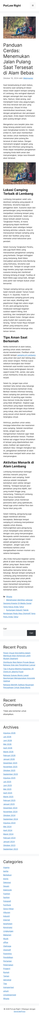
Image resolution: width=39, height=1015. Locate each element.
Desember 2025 (10, 763)
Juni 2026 (7, 740)
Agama (6, 867)
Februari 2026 (9, 755)
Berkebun (7, 875)
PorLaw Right (12, 5)
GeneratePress (19, 1011)
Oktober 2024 (9, 815)
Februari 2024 (9, 838)
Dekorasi (7, 882)
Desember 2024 (10, 808)
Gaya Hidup (8, 909)
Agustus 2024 (9, 823)
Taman (6, 976)
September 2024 (10, 819)
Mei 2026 (7, 744)
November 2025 (10, 767)
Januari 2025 (9, 804)
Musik (5, 939)
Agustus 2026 (9, 733)
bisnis (5, 879)
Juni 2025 (7, 785)
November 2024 (10, 812)
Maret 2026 (8, 752)
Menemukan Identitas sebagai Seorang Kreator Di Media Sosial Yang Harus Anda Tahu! (17, 603)
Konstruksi (7, 927)
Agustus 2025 (9, 778)
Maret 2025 (8, 797)
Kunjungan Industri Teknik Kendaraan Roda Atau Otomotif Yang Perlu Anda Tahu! (19, 613)
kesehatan (7, 924)
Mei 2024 (7, 827)
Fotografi (7, 901)
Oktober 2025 (9, 770)
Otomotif (7, 950)
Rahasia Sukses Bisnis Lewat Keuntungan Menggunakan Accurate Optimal (19, 678)
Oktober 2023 (9, 845)
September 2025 (10, 774)
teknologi (7, 980)
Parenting (7, 954)
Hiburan (6, 912)
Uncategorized (9, 995)
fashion (6, 897)
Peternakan (8, 965)
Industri (6, 916)
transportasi (8, 987)
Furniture (7, 905)
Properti (6, 969)
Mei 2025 (7, 789)
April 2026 (7, 748)
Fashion (6, 894)
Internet (6, 920)
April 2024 (7, 830)
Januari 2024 (9, 842)
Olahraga (7, 946)
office (5, 942)
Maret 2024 (8, 834)
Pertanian (7, 961)
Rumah (6, 972)
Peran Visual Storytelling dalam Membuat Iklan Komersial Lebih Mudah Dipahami (17, 656)
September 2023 (10, 849)
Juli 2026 (7, 737)
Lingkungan (8, 931)
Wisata (9, 597)
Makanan (7, 935)
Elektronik (7, 890)
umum (6, 991)
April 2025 (7, 793)
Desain (6, 886)
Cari (5, 629)
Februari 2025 (9, 800)
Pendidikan (8, 957)
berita (5, 871)
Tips (5, 984)
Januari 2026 (9, 759)
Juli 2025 (7, 782)
